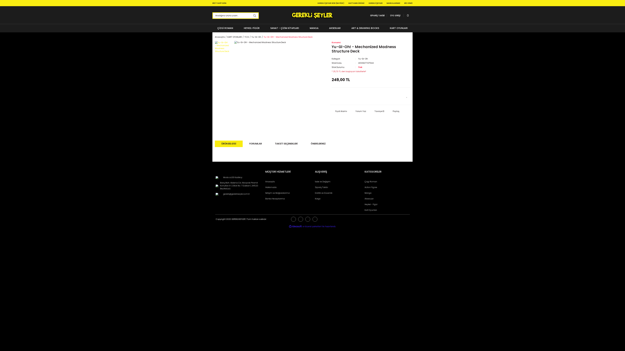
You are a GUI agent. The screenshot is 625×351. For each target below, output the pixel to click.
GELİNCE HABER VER (351, 96)
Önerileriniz (318, 143)
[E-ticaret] (312, 226)
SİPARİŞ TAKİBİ (377, 15)
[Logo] (312, 16)
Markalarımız (393, 3)
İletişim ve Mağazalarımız (277, 193)
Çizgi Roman (371, 181)
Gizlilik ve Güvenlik (323, 193)
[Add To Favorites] (407, 96)
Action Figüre (371, 187)
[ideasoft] (295, 226)
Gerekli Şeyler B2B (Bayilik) (330, 3)
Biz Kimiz (408, 3)
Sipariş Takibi (321, 187)
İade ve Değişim (322, 181)
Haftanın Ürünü (356, 3)
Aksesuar (369, 198)
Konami (336, 42)
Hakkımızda (271, 187)
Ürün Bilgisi (228, 143)
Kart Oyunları (371, 210)
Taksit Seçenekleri (286, 143)
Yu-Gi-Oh (363, 58)
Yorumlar (255, 143)
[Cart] (407, 15)
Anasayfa (270, 181)
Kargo (318, 198)
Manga (368, 193)
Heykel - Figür (371, 204)
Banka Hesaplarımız (275, 198)
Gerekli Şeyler (375, 3)
